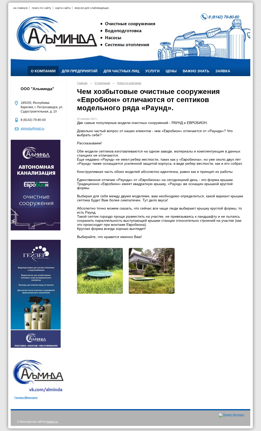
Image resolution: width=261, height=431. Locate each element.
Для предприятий (79, 71)
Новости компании (129, 83)
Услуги (152, 71)
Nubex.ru (52, 421)
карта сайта (63, 7)
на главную (20, 7)
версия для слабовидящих (92, 7)
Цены (171, 71)
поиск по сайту (41, 7)
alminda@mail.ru (32, 128)
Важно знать (196, 71)
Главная (82, 83)
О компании (43, 71)
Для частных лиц (121, 71)
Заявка (222, 71)
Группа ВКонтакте (26, 397)
